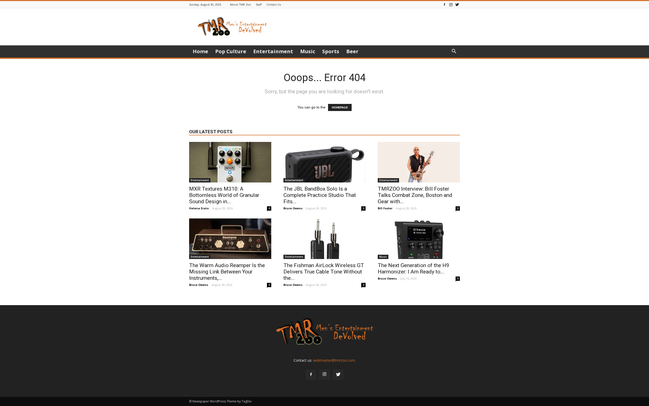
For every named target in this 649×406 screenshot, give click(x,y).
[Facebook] (444, 4)
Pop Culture (230, 51)
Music (307, 51)
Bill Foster (385, 208)
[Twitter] (457, 4)
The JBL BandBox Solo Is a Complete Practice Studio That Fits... (319, 195)
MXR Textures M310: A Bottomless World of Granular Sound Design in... (224, 195)
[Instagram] (451, 4)
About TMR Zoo (240, 4)
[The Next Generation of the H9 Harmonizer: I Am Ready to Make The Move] (419, 238)
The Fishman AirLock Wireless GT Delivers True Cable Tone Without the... (323, 271)
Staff (259, 4)
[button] (454, 51)
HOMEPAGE (340, 107)
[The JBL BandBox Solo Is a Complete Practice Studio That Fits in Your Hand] (324, 162)
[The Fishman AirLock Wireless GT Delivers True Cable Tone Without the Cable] (324, 238)
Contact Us (273, 4)
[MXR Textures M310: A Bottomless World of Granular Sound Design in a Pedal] (230, 162)
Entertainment (273, 51)
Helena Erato (199, 208)
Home (200, 51)
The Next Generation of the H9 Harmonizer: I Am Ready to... (413, 268)
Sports (330, 51)
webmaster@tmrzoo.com (334, 360)
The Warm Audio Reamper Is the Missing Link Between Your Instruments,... (227, 271)
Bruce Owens (292, 208)
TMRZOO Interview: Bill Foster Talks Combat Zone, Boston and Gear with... (415, 195)
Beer (352, 51)
